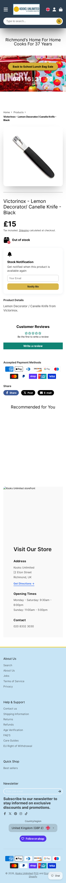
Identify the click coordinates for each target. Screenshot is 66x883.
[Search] (59, 21)
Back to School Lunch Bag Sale (33, 66)
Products (19, 112)
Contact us (10, 708)
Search (7, 665)
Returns (8, 719)
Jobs (6, 675)
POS (36, 873)
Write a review (33, 346)
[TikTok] (26, 813)
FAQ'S (6, 735)
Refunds (8, 724)
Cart (61, 9)
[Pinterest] (15, 813)
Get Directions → (24, 583)
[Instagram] (20, 813)
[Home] (26, 9)
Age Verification (13, 730)
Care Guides (11, 740)
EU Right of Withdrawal (17, 746)
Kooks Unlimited (24, 873)
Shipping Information (16, 714)
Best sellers (10, 768)
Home (6, 112)
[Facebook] (4, 813)
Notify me (33, 286)
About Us (9, 670)
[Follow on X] (10, 813)
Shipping (24, 230)
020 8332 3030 (24, 626)
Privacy (8, 686)
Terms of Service (13, 681)
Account (54, 9)
